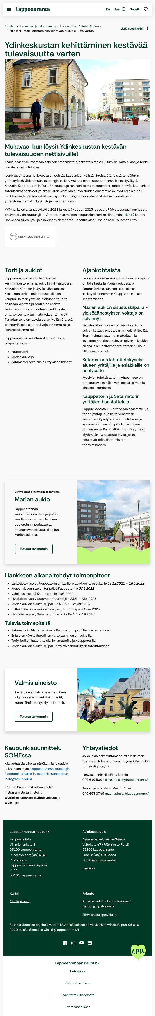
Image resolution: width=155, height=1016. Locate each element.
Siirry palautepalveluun (99, 915)
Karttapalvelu (19, 901)
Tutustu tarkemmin (34, 549)
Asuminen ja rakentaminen (39, 26)
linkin (126, 215)
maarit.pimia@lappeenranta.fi (127, 793)
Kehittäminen (91, 26)
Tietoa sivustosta (77, 983)
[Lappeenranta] (33, 9)
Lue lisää (88, 868)
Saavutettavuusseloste (77, 995)
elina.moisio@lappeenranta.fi (127, 780)
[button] (120, 9)
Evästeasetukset (77, 1007)
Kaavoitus (70, 26)
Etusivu (10, 26)
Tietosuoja (77, 971)
